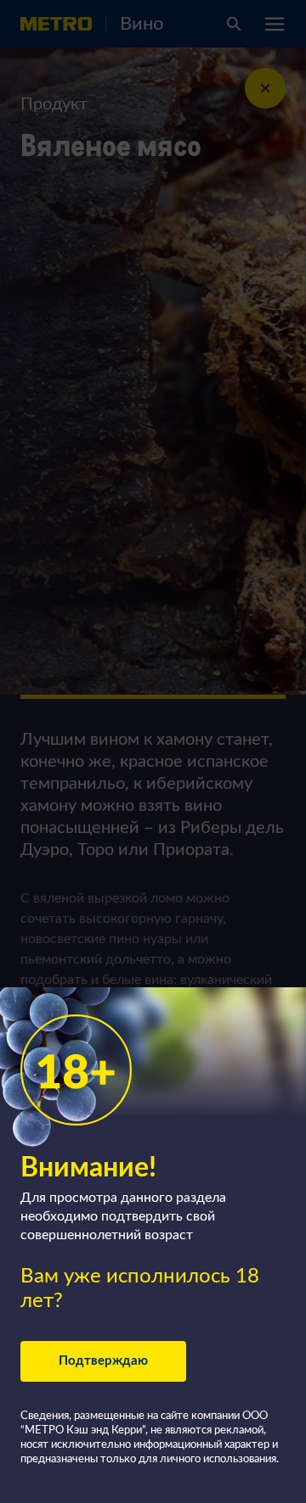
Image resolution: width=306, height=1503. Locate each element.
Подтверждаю (103, 1361)
